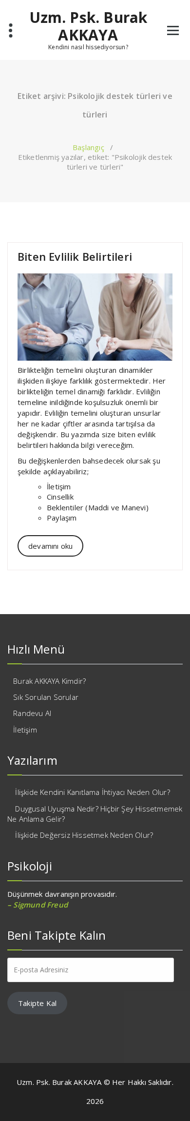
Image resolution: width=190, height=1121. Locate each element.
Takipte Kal (37, 1003)
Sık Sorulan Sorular (45, 697)
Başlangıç (88, 147)
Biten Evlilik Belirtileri (75, 256)
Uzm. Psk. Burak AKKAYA (88, 26)
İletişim (25, 729)
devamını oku (50, 546)
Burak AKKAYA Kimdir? (49, 681)
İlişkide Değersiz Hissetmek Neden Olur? (84, 835)
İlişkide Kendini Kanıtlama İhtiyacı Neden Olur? (92, 792)
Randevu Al (32, 713)
